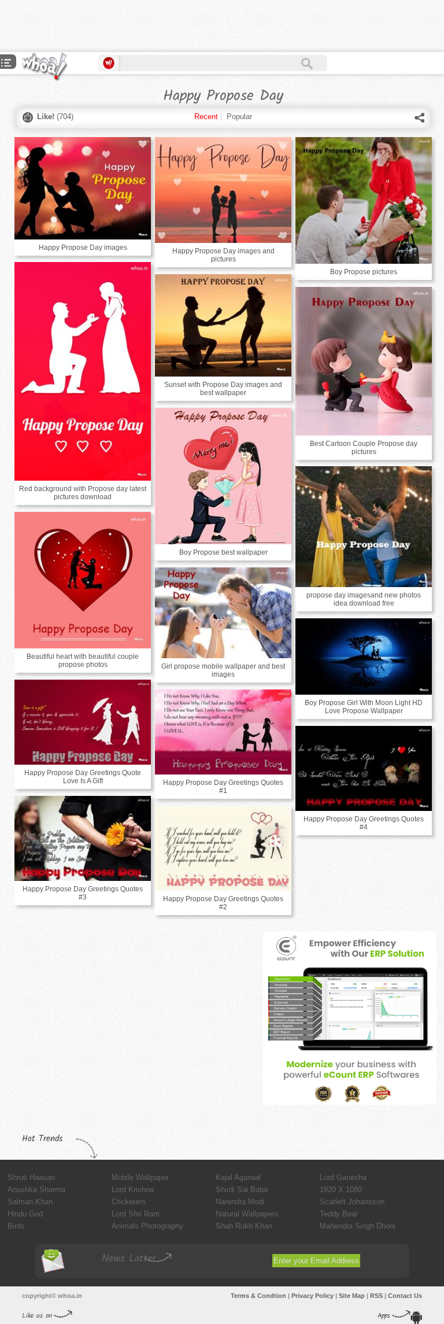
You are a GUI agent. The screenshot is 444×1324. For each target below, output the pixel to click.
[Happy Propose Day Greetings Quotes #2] (223, 848)
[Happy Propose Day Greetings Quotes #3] (82, 838)
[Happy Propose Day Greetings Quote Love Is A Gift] (82, 722)
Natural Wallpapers (247, 1213)
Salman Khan (30, 1201)
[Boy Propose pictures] (363, 200)
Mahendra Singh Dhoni (357, 1226)
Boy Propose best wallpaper (223, 552)
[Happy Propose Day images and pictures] (223, 190)
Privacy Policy (312, 1295)
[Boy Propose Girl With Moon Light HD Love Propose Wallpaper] (363, 656)
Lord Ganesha (343, 1177)
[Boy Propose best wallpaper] (223, 476)
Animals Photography (147, 1226)
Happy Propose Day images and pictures (223, 255)
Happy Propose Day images (83, 248)
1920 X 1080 (341, 1189)
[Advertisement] (135, 26)
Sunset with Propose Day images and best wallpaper (223, 389)
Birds (16, 1226)
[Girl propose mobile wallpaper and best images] (223, 612)
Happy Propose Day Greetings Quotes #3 (83, 893)
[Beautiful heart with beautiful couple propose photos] (82, 580)
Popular (239, 116)
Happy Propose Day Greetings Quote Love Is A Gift (82, 777)
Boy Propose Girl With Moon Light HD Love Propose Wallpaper (364, 707)
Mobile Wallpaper (140, 1177)
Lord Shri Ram (136, 1213)
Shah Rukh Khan (244, 1226)
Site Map (352, 1295)
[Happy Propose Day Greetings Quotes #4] (363, 768)
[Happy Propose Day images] (82, 188)
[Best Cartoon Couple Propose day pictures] (363, 361)
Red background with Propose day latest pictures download (82, 493)
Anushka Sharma (36, 1189)
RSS (376, 1295)
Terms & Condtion (258, 1295)
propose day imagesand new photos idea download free (363, 599)
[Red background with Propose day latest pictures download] (82, 371)
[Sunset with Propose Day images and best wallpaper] (223, 325)
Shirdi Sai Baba (242, 1189)
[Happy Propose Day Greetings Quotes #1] (223, 732)
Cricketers (129, 1201)
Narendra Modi (240, 1201)
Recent (206, 116)
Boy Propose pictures (363, 272)
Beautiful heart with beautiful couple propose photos (83, 660)
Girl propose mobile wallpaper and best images (223, 670)
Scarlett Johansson (352, 1201)
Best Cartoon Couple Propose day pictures (363, 448)
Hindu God (25, 1213)
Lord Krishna (133, 1189)
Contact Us (405, 1295)
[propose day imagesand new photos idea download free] (363, 526)
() (55, 116)
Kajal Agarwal (238, 1177)
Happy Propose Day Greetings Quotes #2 (223, 903)
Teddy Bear (339, 1213)
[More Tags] (6, 64)
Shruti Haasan (31, 1177)
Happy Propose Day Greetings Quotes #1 (223, 787)
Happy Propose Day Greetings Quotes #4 (364, 823)
